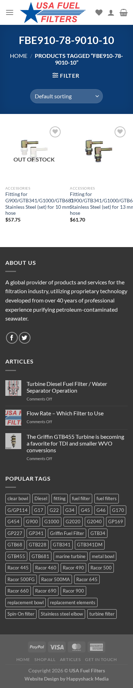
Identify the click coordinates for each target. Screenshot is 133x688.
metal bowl (103, 556)
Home (18, 55)
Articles (70, 659)
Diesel (40, 498)
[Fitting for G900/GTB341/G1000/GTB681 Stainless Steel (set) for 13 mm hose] (99, 153)
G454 (13, 521)
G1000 (51, 521)
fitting (60, 498)
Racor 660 (18, 591)
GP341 (36, 533)
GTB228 (37, 544)
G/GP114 (17, 510)
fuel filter (81, 498)
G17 (38, 510)
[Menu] (9, 12)
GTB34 (97, 533)
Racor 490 (73, 567)
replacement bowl (25, 602)
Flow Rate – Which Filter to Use (65, 413)
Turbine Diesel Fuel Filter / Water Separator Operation (67, 387)
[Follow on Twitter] (25, 338)
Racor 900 (73, 591)
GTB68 (14, 544)
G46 (101, 510)
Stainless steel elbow (62, 614)
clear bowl (17, 498)
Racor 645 (87, 579)
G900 (32, 521)
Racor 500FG (21, 579)
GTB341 (62, 544)
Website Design (41, 679)
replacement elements (72, 602)
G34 (69, 510)
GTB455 (16, 556)
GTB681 (40, 556)
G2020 (73, 521)
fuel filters (106, 498)
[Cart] (124, 12)
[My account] (111, 12)
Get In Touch (101, 659)
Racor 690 (45, 591)
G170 (118, 510)
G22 (54, 510)
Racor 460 (45, 567)
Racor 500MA (55, 579)
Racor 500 (101, 567)
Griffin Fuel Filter (67, 533)
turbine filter (102, 614)
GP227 (14, 533)
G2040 (94, 521)
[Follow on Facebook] (12, 338)
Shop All (44, 659)
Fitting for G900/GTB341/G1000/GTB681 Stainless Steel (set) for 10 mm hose (39, 203)
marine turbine (70, 556)
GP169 (115, 521)
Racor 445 (18, 567)
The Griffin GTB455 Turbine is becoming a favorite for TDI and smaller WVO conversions (75, 443)
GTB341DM (89, 544)
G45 (85, 510)
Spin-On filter (20, 614)
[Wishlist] (98, 12)
